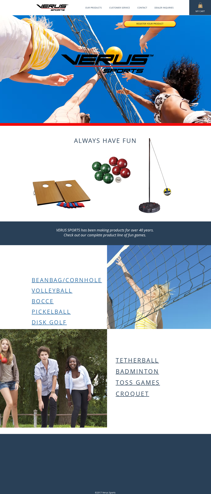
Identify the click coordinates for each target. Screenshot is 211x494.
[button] (200, 5)
